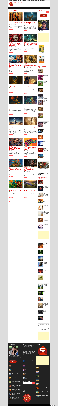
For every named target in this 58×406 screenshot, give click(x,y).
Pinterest (24, 389)
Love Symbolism (33, 0)
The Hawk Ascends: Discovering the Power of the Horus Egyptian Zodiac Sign (15, 107)
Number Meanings (37, 0)
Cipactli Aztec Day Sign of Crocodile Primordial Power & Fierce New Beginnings (30, 148)
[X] (45, 1)
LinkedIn (24, 391)
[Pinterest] (46, 1)
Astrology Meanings (15, 0)
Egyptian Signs (11, 21)
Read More (11, 29)
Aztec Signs (10, 42)
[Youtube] (44, 1)
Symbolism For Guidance (42, 0)
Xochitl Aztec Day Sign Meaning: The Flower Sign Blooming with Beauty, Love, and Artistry (15, 44)
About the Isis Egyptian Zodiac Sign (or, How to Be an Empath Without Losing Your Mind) (30, 23)
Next (15, 201)
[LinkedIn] (47, 1)
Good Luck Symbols (28, 0)
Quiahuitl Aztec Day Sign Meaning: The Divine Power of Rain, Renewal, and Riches (30, 169)
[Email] (48, 1)
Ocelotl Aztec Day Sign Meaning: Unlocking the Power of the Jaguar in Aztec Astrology (15, 148)
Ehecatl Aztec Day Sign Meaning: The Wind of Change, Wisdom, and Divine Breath (15, 65)
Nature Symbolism (24, 0)
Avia (11, 24)
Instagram (24, 390)
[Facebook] (43, 1)
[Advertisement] (43, 37)
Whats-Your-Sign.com (20, 2)
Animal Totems (10, 0)
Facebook (24, 387)
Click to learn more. (41, 30)
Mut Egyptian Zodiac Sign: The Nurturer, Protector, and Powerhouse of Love (30, 65)
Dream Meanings (19, 0)
